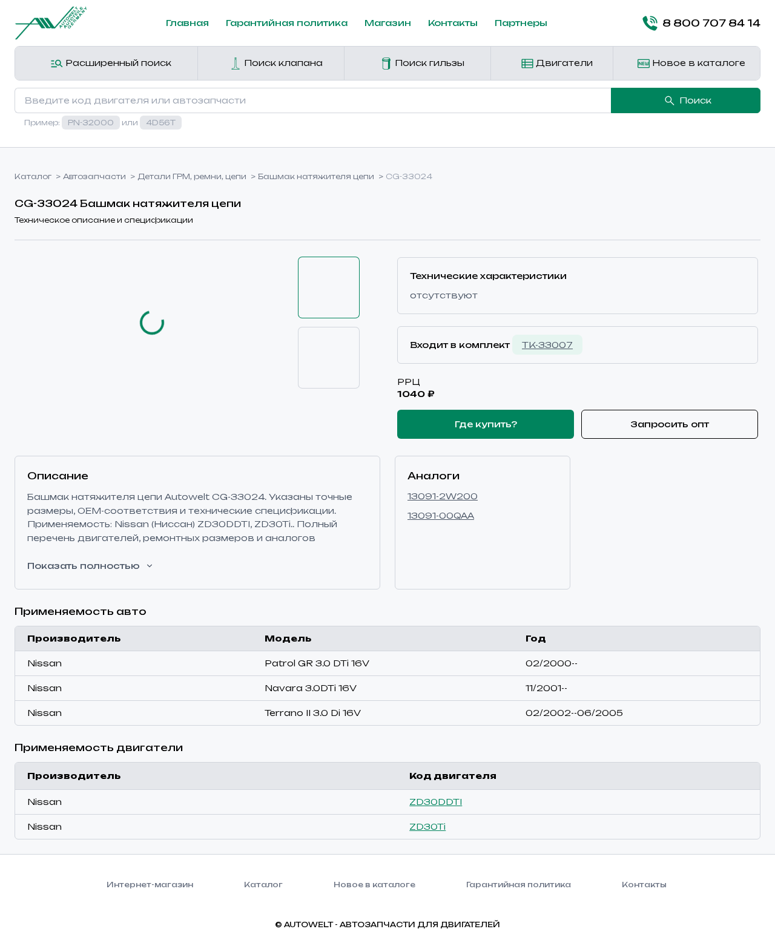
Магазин (387, 23)
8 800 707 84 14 (711, 23)
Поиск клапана (282, 62)
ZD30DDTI (435, 801)
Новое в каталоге (697, 62)
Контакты (453, 23)
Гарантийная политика (287, 23)
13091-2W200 (442, 496)
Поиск (695, 100)
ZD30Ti (427, 826)
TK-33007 (547, 345)
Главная (187, 23)
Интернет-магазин (150, 884)
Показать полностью (83, 565)
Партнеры (521, 23)
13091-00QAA (440, 515)
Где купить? (486, 424)
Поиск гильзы (428, 62)
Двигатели (563, 62)
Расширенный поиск (117, 62)
